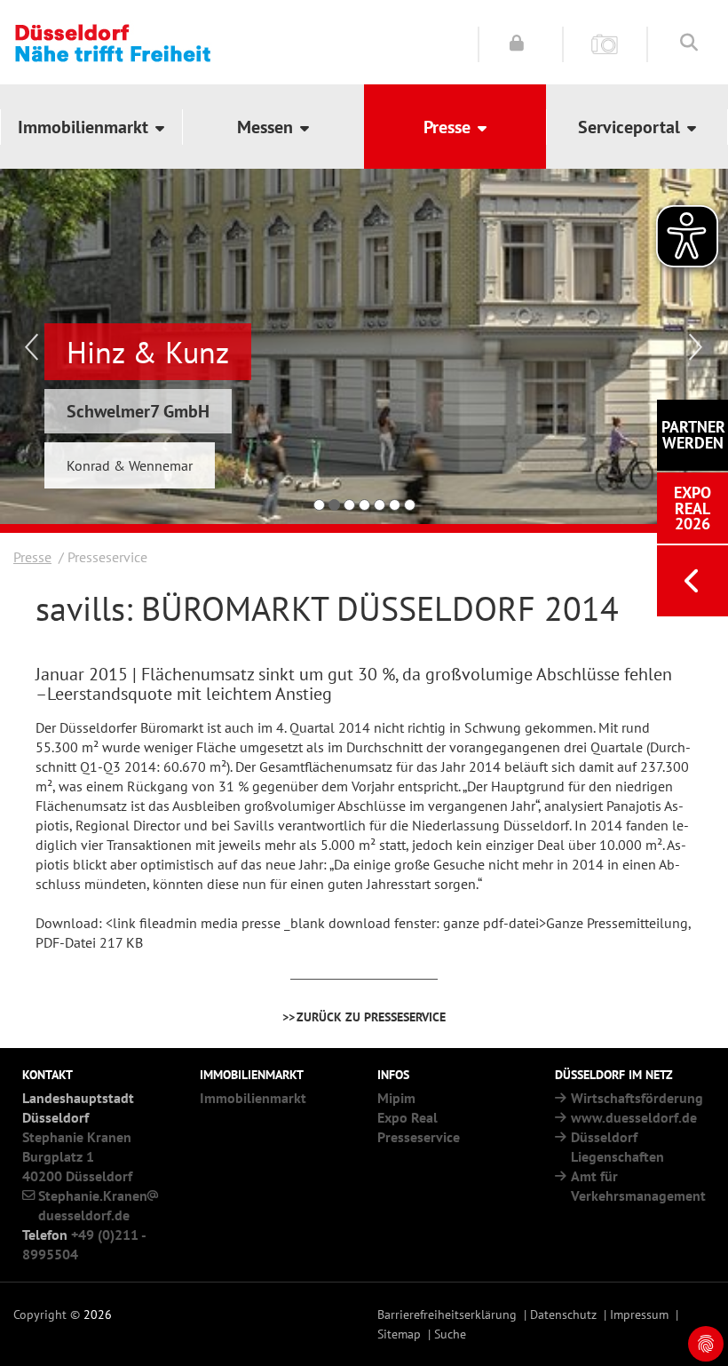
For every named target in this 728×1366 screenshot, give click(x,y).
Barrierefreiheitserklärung (447, 1314)
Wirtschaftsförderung (637, 1098)
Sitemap (399, 1333)
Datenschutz (563, 1314)
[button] (91, 126)
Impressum (639, 1314)
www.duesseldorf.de (634, 1117)
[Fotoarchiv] (605, 43)
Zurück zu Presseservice (371, 1016)
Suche (450, 1333)
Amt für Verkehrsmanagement (638, 1185)
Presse (32, 557)
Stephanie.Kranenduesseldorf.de (92, 1205)
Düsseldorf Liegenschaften (617, 1146)
